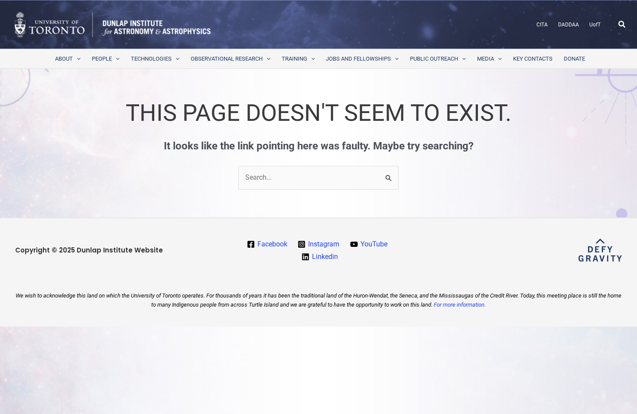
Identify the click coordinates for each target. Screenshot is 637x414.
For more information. (460, 304)
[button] (622, 24)
